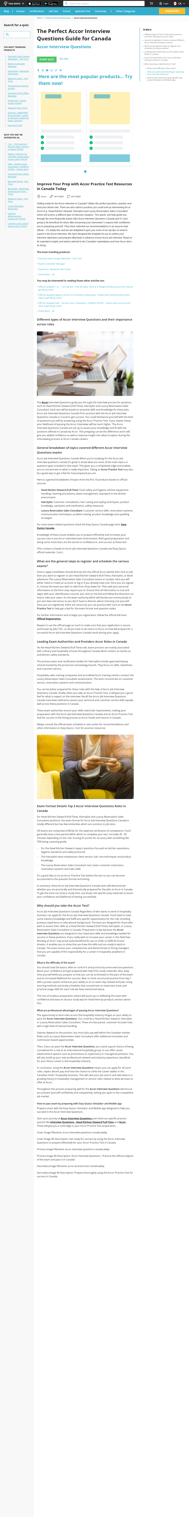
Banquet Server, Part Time (18, 182)
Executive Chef (15, 125)
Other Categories (125, 11)
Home (39, 18)
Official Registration (49, 618)
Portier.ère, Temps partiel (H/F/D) (17, 102)
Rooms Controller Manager (16, 65)
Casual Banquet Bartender (15, 207)
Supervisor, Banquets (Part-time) (18, 72)
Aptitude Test (82, 11)
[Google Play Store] (51, 3)
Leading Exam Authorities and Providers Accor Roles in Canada (164, 53)
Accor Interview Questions (76, 1118)
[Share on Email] (47, 70)
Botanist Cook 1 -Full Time (18, 80)
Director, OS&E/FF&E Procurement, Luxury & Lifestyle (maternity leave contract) (18, 116)
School (66, 11)
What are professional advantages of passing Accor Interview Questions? (165, 73)
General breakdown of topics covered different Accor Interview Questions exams (164, 41)
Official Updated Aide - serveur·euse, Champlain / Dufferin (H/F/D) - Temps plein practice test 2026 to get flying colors (84, 304)
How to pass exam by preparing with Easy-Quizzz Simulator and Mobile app (165, 79)
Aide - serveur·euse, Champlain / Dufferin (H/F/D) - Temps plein (18, 167)
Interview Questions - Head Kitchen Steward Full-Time (82, 1122)
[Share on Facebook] (38, 70)
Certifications (36, 11)
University (100, 11)
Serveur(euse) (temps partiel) (18, 87)
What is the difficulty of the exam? (161, 68)
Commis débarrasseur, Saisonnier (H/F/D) (17, 216)
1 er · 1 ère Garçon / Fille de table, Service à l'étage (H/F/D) (18, 147)
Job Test (53, 11)
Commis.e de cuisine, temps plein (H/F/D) (18, 225)
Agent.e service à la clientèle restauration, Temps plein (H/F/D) (19, 157)
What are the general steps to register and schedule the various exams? (162, 47)
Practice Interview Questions (58, 18)
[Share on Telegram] (60, 70)
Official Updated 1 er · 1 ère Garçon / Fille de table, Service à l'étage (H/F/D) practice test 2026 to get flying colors (85, 288)
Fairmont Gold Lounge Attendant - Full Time (19, 57)
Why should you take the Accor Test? (160, 64)
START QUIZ (47, 59)
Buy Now (64, 58)
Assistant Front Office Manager (18, 94)
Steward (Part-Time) (17, 108)
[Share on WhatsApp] (51, 70)
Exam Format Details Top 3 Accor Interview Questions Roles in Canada (162, 59)
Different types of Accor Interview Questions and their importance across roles (163, 35)
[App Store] (34, 3)
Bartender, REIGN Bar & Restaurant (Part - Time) (18, 191)
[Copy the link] (56, 70)
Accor (45, 402)
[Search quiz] (17, 34)
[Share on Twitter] (42, 70)
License (20, 11)
